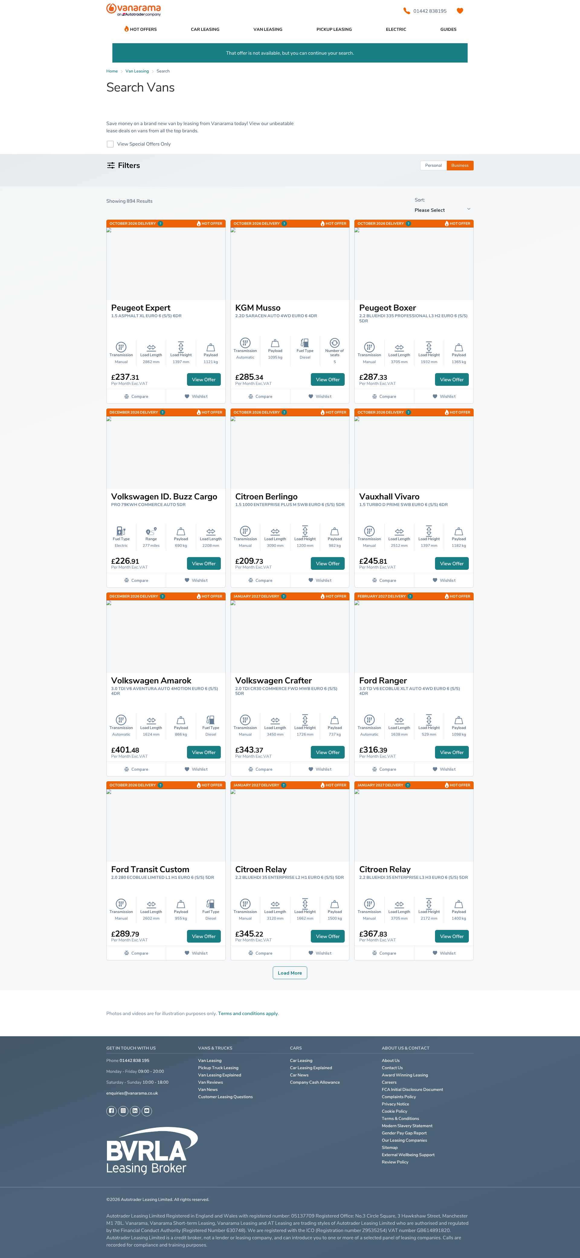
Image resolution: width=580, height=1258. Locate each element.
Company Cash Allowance (315, 1082)
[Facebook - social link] (111, 1111)
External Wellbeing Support (408, 1154)
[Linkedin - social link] (135, 1111)
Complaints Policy (399, 1096)
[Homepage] (133, 11)
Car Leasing (301, 1060)
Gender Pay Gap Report (404, 1133)
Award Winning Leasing (405, 1075)
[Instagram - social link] (123, 1111)
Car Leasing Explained (311, 1067)
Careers (389, 1082)
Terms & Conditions (400, 1118)
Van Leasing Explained (219, 1075)
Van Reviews (210, 1082)
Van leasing (137, 71)
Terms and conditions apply (248, 1013)
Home (112, 71)
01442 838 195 (134, 1060)
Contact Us (392, 1067)
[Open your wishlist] (460, 11)
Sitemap (390, 1147)
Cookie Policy (394, 1111)
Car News (299, 1075)
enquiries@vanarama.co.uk (132, 1093)
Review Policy (395, 1162)
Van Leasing (210, 1060)
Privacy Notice (395, 1104)
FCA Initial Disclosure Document (412, 1089)
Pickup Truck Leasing (218, 1067)
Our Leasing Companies (404, 1140)
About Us (391, 1060)
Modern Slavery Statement (407, 1125)
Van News (208, 1089)
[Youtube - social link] (147, 1111)
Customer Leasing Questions (225, 1096)
